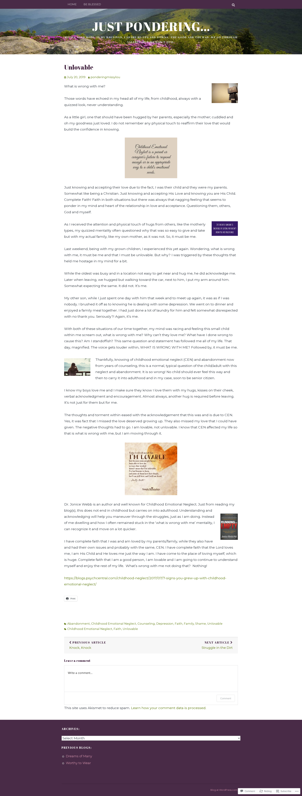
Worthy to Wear (78, 763)
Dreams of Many (79, 756)
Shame (200, 623)
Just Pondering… (151, 26)
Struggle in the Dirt (217, 645)
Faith (178, 623)
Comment (225, 698)
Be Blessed (92, 4)
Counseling (146, 623)
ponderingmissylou (105, 77)
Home (72, 4)
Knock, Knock (87, 645)
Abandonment (78, 623)
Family (189, 623)
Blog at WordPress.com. (224, 789)
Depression (164, 623)
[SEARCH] (233, 4)
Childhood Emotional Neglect (113, 623)
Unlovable (78, 67)
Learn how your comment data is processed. (168, 708)
